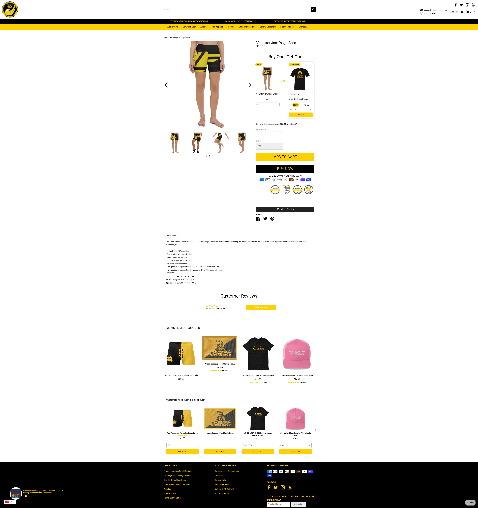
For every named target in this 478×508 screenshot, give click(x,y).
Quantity (261, 129)
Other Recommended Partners (177, 484)
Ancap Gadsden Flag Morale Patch (220, 364)
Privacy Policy (170, 493)
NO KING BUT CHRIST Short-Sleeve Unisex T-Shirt (258, 377)
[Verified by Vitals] (26, 496)
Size (258, 141)
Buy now (285, 169)
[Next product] (315, 430)
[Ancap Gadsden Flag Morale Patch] (219, 348)
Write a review (261, 307)
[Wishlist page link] (473, 12)
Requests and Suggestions (227, 471)
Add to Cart (182, 451)
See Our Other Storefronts (175, 480)
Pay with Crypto (222, 493)
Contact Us (220, 475)
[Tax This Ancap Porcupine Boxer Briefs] (181, 353)
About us (167, 489)
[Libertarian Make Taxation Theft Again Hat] (296, 353)
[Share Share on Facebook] (258, 220)
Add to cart (300, 115)
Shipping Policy (222, 484)
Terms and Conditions (173, 498)
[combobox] (267, 104)
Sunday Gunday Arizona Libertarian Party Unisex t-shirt (38, 493)
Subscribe (298, 504)
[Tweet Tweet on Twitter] (265, 220)
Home (166, 38)
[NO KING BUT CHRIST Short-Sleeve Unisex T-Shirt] (258, 353)
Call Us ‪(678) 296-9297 (225, 489)
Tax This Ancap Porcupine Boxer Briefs (181, 375)
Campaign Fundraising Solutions (178, 475)
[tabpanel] (208, 85)
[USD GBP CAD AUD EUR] (453, 12)
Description (171, 235)
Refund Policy (221, 480)
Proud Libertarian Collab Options (178, 471)
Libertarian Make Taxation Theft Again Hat (297, 377)
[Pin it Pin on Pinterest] (272, 220)
